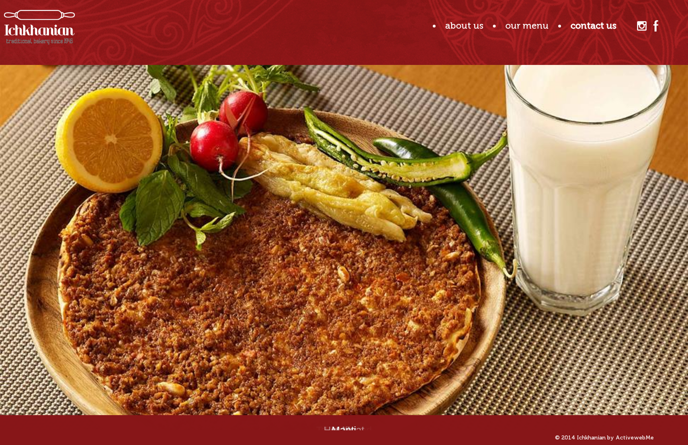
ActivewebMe (635, 437)
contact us (593, 25)
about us (464, 25)
